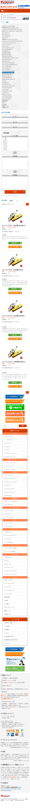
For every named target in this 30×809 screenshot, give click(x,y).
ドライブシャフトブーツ (10, 453)
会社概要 (6, 629)
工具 (3, 102)
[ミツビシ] (15, 146)
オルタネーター (8, 557)
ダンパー (15, 520)
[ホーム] (2, 14)
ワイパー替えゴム (6, 66)
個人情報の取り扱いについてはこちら (20, 747)
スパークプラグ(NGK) (8, 72)
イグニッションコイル (10, 462)
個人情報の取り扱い (9, 636)
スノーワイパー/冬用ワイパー (9, 64)
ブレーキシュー (6, 34)
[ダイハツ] (15, 142)
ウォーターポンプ (6, 44)
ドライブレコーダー (7, 95)
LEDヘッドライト (6, 94)
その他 (15, 577)
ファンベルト (5, 89)
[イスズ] (15, 149)
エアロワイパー (6, 61)
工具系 (6, 600)
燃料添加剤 (5, 100)
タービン (4, 80)
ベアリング (5, 37)
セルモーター (5, 82)
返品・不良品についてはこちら (22, 760)
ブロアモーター (8, 495)
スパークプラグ (6, 69)
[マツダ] (15, 145)
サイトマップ (7, 643)
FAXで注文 (7, 626)
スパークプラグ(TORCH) (8, 71)
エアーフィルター (6, 54)
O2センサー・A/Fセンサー (11, 501)
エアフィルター (8, 513)
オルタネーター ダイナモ (8, 79)
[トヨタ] (15, 138)
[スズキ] (15, 143)
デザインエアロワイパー (8, 62)
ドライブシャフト (6, 84)
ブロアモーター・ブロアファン (10, 57)
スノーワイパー (8, 539)
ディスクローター (6, 36)
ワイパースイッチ (6, 67)
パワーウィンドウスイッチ (9, 42)
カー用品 (4, 104)
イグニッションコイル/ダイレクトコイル (12, 41)
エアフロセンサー (8, 504)
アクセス (6, 633)
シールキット (5, 92)
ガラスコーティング (7, 59)
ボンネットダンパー (7, 75)
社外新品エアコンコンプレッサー (10, 27)
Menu (15, 11)
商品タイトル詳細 (15, 228)
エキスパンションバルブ (8, 26)
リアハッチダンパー (7, 77)
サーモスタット (6, 51)
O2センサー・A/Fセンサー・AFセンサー (12, 31)
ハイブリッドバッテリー (10, 574)
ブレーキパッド (6, 32)
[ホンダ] (15, 141)
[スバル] (15, 148)
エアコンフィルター (7, 56)
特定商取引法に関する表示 (11, 639)
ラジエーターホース (7, 49)
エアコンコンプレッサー (8, 85)
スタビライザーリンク (7, 74)
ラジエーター (5, 46)
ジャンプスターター (7, 97)
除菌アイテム (5, 105)
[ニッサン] (15, 139)
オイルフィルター (6, 52)
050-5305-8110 (9, 7)
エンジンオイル (6, 99)
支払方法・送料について (10, 622)
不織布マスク (5, 107)
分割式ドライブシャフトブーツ (10, 39)
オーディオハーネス (7, 90)
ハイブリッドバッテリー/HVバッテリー (12, 29)
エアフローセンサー (7, 87)
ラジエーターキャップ (7, 47)
